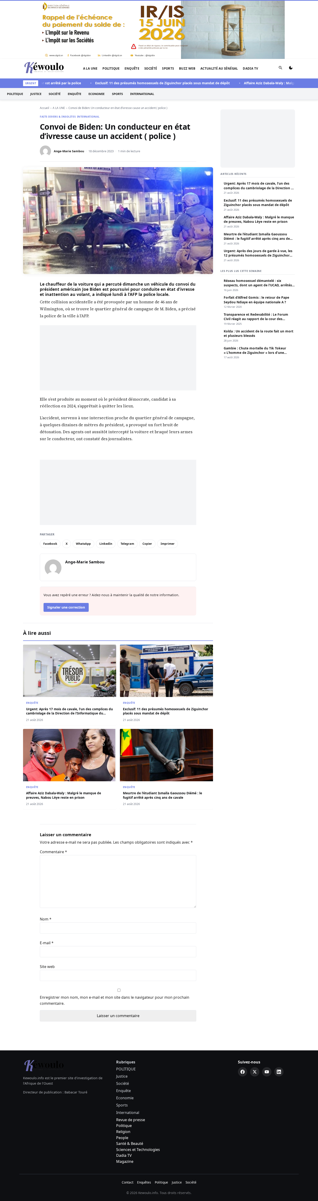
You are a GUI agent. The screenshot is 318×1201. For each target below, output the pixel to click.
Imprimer (168, 544)
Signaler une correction (66, 607)
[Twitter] (254, 1071)
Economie (96, 94)
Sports (168, 68)
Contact (127, 1182)
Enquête (132, 68)
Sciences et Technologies (138, 1149)
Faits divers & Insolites (58, 116)
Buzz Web (187, 68)
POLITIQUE (111, 68)
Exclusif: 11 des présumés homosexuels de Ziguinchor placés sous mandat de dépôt (145, 83)
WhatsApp (83, 544)
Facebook (50, 544)
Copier (147, 544)
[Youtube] (266, 1071)
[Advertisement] (118, 357)
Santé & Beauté (129, 1143)
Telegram (127, 544)
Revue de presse (130, 1119)
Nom (45, 919)
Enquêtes (144, 1182)
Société (150, 68)
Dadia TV (250, 68)
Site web (47, 966)
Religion (123, 1131)
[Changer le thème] (291, 69)
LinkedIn (105, 544)
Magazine (124, 1161)
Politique (124, 1125)
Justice (35, 94)
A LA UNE (90, 68)
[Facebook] (242, 1071)
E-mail (47, 942)
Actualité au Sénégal (219, 68)
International (142, 94)
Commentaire (53, 851)
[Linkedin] (279, 1071)
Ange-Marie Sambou (69, 151)
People (122, 1137)
